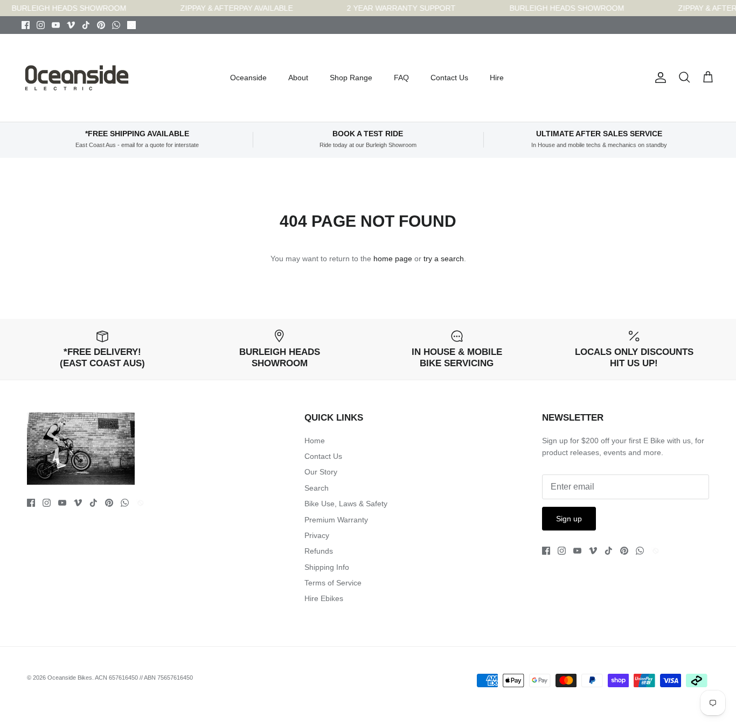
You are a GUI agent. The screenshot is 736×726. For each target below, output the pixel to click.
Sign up (569, 518)
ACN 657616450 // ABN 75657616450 (144, 677)
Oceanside (248, 77)
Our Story (320, 471)
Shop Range (351, 77)
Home (314, 440)
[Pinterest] (101, 25)
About (298, 77)
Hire (497, 77)
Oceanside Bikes (69, 677)
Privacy (316, 535)
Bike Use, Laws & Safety (345, 503)
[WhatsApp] (116, 25)
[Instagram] (41, 25)
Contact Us (449, 77)
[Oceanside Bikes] (77, 78)
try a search (443, 258)
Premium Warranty (336, 519)
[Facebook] (26, 25)
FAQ (401, 77)
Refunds (318, 551)
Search (316, 488)
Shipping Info (326, 567)
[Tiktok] (86, 25)
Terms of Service (333, 582)
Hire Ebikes (323, 598)
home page (392, 258)
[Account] (658, 77)
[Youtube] (56, 25)
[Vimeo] (71, 25)
